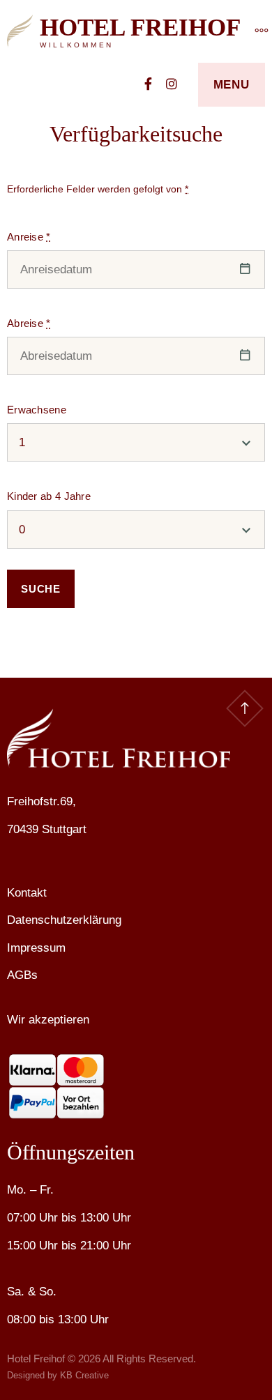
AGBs (22, 975)
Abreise (29, 323)
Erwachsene (36, 410)
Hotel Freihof (140, 27)
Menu (231, 84)
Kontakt (27, 892)
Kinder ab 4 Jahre (49, 496)
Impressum (36, 947)
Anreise (29, 237)
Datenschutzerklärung (64, 920)
